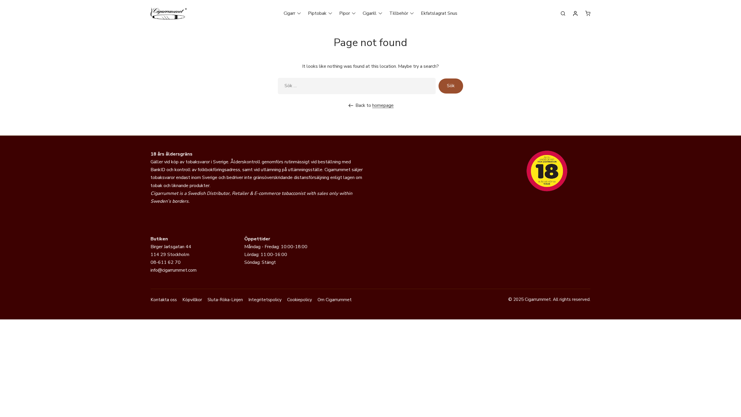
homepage (383, 105)
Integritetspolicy (265, 300)
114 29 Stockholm (170, 254)
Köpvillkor (192, 300)
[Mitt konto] (575, 14)
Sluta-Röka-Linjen (225, 300)
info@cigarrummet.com (174, 270)
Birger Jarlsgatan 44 (171, 247)
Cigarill (370, 13)
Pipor (344, 13)
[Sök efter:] (357, 86)
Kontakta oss (164, 300)
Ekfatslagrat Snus (439, 13)
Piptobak (317, 13)
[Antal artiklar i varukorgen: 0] (587, 13)
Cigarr (289, 13)
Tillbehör (398, 13)
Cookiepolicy (299, 300)
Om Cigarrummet (335, 300)
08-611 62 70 (166, 262)
